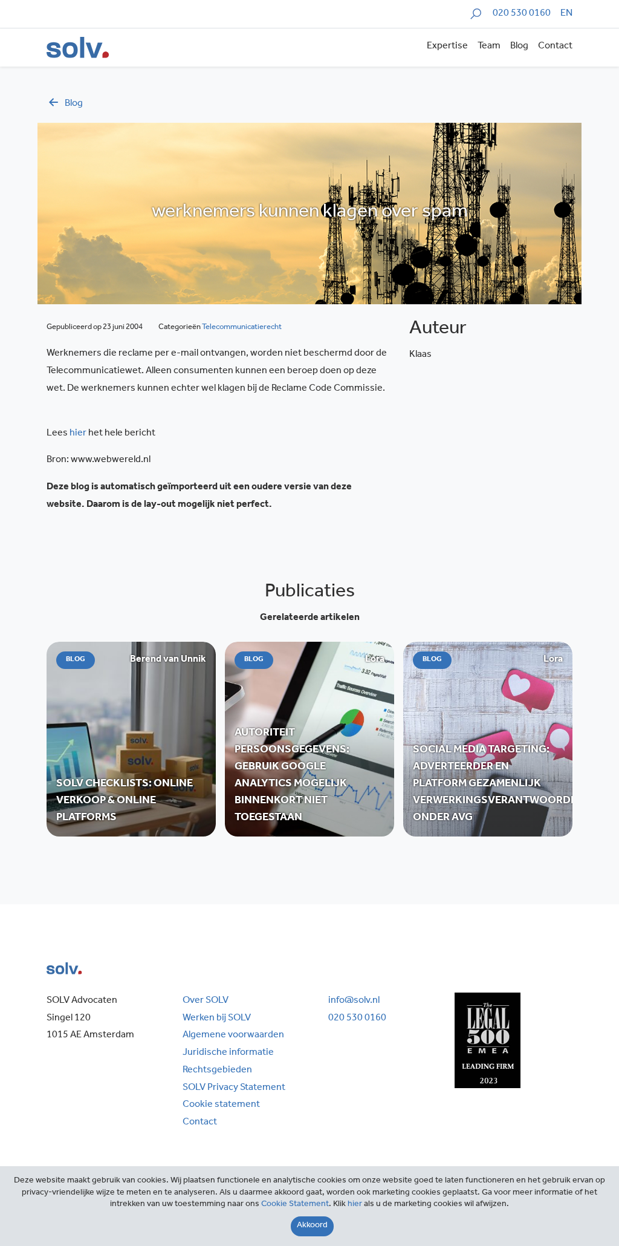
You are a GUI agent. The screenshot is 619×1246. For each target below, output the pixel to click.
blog (74, 104)
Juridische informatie (228, 1053)
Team (489, 46)
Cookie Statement (295, 1205)
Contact (555, 46)
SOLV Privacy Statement (234, 1088)
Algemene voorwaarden (233, 1035)
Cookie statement (221, 1105)
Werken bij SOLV (217, 1018)
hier (78, 434)
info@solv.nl (354, 1001)
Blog (519, 46)
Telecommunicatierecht (242, 327)
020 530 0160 (522, 14)
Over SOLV (205, 1001)
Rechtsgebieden (217, 1070)
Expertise (447, 46)
